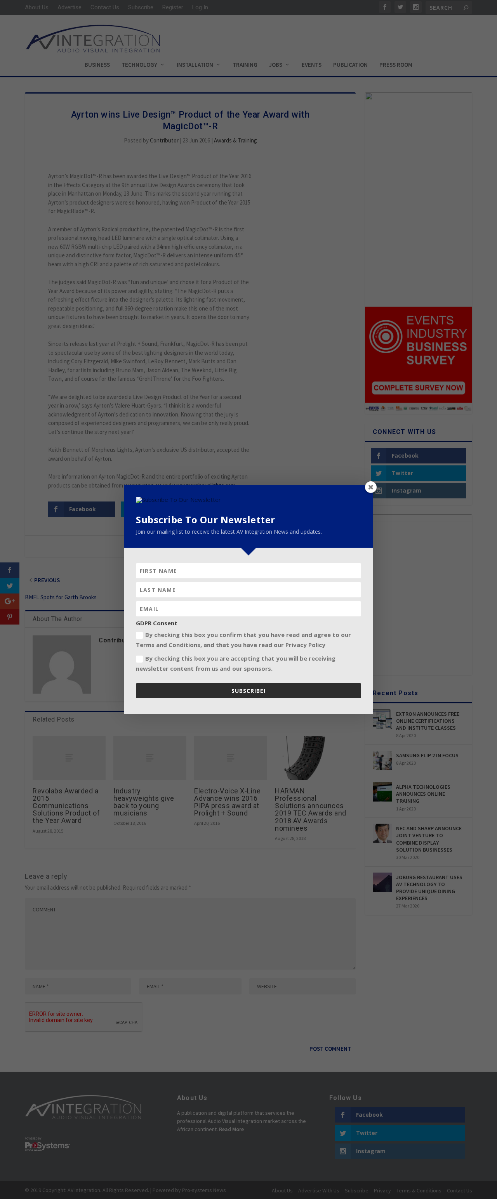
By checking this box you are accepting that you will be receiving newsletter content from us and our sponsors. (235, 663)
